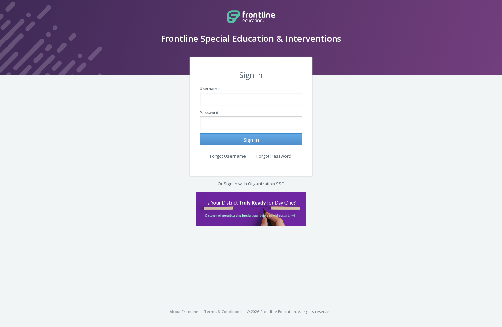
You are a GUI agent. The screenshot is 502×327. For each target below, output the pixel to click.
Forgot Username (228, 156)
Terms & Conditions (222, 311)
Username (210, 88)
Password (209, 112)
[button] (251, 209)
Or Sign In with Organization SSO (251, 184)
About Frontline (184, 311)
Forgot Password (273, 156)
